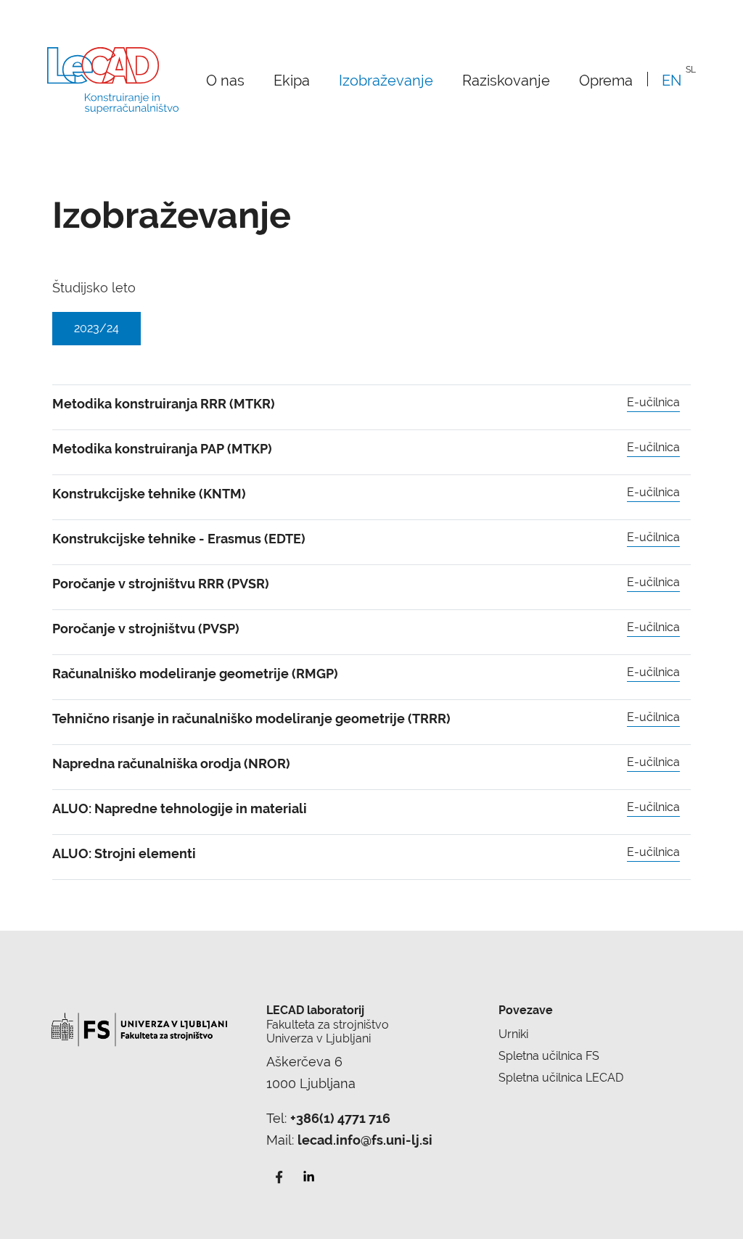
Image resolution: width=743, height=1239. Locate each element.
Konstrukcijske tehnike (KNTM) (149, 493)
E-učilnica (653, 402)
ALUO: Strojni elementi (124, 853)
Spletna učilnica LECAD (560, 1077)
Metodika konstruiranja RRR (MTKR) (163, 403)
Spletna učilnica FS (548, 1056)
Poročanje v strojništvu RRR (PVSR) (160, 583)
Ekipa (292, 80)
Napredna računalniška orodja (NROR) (171, 763)
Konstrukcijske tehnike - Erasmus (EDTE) (178, 538)
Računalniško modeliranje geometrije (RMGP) (195, 673)
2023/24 (96, 328)
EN (671, 80)
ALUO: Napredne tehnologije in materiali (179, 808)
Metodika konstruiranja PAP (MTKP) (162, 448)
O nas (225, 80)
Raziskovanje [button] (506, 80)
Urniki (513, 1034)
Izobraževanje (386, 80)
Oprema (606, 80)
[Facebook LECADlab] (279, 1175)
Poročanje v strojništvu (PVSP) (145, 628)
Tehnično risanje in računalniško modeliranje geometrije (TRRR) (251, 718)
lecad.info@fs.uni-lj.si (364, 1140)
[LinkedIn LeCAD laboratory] (308, 1175)
